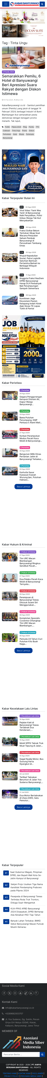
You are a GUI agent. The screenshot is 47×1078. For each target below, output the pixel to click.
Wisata (21, 134)
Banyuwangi (7, 138)
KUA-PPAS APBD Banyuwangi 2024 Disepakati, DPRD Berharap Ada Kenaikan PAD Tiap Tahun (27, 911)
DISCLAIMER (37, 1073)
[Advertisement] (23, 516)
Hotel (15, 134)
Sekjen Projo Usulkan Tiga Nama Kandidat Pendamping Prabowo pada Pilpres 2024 (27, 887)
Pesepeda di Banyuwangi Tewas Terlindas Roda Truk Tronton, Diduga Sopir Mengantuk (26, 899)
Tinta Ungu (16, 131)
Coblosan (6, 131)
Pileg (25, 127)
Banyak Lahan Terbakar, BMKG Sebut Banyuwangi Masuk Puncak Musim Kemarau (27, 923)
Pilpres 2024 (16, 127)
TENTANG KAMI (9, 1073)
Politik (7, 127)
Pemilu (31, 127)
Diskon (31, 131)
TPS (37, 127)
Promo (24, 131)
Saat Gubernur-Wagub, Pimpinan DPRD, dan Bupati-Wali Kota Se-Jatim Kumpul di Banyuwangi (26, 875)
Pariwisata (30, 134)
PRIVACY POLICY (11, 1076)
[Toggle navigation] (5, 4)
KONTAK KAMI (24, 1073)
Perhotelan (7, 134)
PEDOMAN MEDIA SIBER (31, 1076)
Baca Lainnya (23, 486)
